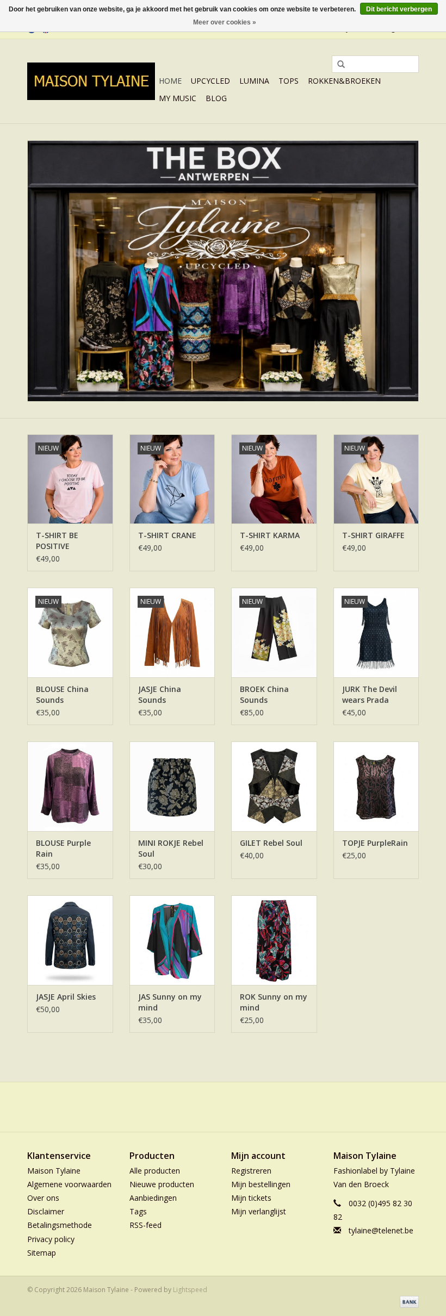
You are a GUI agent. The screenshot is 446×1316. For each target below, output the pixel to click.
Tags (138, 1211)
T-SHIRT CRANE (167, 535)
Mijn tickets (251, 1198)
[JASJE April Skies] (70, 940)
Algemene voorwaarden (69, 1184)
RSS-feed (145, 1225)
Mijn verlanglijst (258, 1211)
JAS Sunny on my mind (170, 1002)
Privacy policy (51, 1239)
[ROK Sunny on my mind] (274, 940)
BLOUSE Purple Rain (63, 848)
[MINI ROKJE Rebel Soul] (172, 786)
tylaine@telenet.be (381, 1230)
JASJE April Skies (66, 996)
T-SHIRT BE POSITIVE (57, 540)
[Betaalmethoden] (407, 1301)
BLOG (216, 98)
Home (170, 81)
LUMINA (254, 81)
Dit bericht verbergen (399, 9)
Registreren (251, 1170)
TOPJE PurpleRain (375, 843)
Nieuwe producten (161, 1184)
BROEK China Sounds (264, 694)
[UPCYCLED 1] (223, 271)
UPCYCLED (210, 81)
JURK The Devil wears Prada (369, 694)
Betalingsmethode (59, 1225)
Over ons (43, 1198)
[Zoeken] (337, 64)
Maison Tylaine (53, 1170)
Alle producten (154, 1170)
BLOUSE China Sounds (62, 694)
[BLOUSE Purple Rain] (70, 786)
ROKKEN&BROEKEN (344, 81)
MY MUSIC (177, 98)
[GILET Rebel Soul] (274, 786)
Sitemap (41, 1253)
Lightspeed (190, 1289)
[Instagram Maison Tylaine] (242, 1106)
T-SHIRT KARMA (270, 535)
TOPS (288, 81)
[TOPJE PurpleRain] (376, 786)
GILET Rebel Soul (271, 843)
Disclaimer (45, 1211)
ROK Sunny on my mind (273, 1002)
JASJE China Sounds (159, 694)
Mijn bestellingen (260, 1184)
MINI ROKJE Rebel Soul (170, 848)
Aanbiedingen (153, 1198)
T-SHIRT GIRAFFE (373, 535)
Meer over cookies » (224, 22)
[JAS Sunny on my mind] (172, 940)
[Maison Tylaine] (91, 81)
